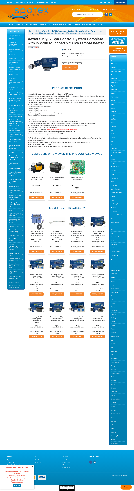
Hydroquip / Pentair (116, 215)
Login (9, 2)
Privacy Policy (66, 462)
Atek (112, 104)
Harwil (113, 196)
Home (11, 24)
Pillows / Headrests (14, 226)
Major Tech (114, 274)
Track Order (11, 462)
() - (106, 2)
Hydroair (113, 207)
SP (112, 355)
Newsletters (45, 24)
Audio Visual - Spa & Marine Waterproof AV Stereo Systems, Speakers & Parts (15, 122)
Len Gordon (114, 255)
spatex (113, 384)
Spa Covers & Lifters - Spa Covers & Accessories (15, 146)
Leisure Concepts (116, 251)
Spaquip (113, 380)
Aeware (113, 67)
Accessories (12, 58)
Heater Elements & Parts (14, 191)
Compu (113, 137)
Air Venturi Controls (14, 105)
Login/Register (70, 67)
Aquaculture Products (15, 116)
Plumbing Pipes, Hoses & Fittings (13, 231)
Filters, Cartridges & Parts (14, 164)
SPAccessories (115, 373)
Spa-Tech (113, 369)
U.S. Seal (113, 421)
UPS (112, 425)
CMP (112, 134)
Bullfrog (113, 119)
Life (112, 259)
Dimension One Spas (117, 152)
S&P (112, 340)
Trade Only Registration (24, 2)
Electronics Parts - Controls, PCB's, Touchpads (14, 157)
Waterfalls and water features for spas (15, 286)
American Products (116, 71)
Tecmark (113, 410)
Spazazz (113, 388)
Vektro (113, 428)
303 (112, 60)
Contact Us (97, 24)
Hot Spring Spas (115, 204)
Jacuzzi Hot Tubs (116, 237)
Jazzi (112, 240)
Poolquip (113, 318)
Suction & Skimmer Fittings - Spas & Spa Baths (15, 265)
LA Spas (113, 248)
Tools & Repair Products (13, 272)
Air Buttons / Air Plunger (13, 88)
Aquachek (114, 78)
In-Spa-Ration (115, 222)
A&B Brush (114, 64)
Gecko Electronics (116, 193)
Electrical (11, 152)
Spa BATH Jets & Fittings (14, 254)
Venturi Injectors (14, 282)
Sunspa (113, 406)
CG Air (113, 130)
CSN (112, 141)
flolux (112, 182)
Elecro (113, 159)
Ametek (113, 75)
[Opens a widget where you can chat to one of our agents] (126, 487)
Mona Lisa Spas (115, 288)
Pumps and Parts (14, 235)
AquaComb (114, 82)
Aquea (113, 93)
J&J (112, 233)
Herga (113, 200)
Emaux (113, 163)
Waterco (113, 432)
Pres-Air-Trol (114, 325)
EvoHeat (113, 170)
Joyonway (114, 244)
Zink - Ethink (114, 443)
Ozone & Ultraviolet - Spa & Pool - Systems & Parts (15, 220)
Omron (113, 296)
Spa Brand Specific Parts (14, 50)
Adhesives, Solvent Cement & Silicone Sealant (14, 69)
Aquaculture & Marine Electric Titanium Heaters (15, 197)
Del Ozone (114, 148)
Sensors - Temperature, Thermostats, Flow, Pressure (14, 247)
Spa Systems (115, 366)
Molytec (113, 285)
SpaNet (113, 377)
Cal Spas (113, 126)
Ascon (113, 100)
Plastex (113, 307)
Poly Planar (114, 310)
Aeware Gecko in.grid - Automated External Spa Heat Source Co (36, 233)
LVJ (112, 263)
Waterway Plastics (116, 436)
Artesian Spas (115, 97)
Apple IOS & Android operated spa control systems (15, 36)
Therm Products (115, 414)
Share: (30, 47)
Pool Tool (113, 314)
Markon (113, 277)
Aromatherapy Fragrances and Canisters (13, 110)
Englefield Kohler (116, 167)
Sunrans (113, 402)
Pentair (113, 303)
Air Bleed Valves (14, 75)
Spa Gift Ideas (13, 55)
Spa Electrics (115, 362)
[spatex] (28, 13)
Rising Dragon (115, 336)
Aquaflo (113, 86)
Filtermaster (114, 178)
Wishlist (53, 2)
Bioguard (113, 111)
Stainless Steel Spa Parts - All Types (14, 259)
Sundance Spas (115, 399)
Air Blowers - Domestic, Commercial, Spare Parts (14, 81)
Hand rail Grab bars (14, 168)
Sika (112, 347)
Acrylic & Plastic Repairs (13, 63)
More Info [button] (17, 485)
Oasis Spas (114, 292)
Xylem (113, 439)
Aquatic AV (114, 89)
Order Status (42, 2)
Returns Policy (66, 467)
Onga (112, 299)
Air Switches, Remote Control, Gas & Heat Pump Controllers (15, 100)
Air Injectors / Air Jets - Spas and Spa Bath (15, 93)
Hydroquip (114, 211)
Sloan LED (114, 351)
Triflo (112, 417)
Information (31, 24)
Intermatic (114, 226)
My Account (10, 460)
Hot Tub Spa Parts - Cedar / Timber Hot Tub (14, 204)
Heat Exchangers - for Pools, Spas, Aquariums (15, 181)
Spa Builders (114, 358)
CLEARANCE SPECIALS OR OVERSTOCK (13, 44)
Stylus (113, 395)
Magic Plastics (115, 270)
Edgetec (113, 156)
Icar (112, 218)
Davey (113, 145)
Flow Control (114, 185)
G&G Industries (115, 189)
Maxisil (113, 281)
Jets (10, 210)
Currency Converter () (117, 49)
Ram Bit (113, 333)
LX (112, 266)
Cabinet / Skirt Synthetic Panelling (14, 129)
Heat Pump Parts (14, 186)
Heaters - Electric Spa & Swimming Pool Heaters (15, 173)
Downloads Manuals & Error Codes (118, 41)
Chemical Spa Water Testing (15, 135)
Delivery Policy (66, 465)
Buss (112, 123)
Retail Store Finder (83, 24)
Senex (113, 344)
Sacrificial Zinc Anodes (13, 239)
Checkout (120, 2)
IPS (112, 229)
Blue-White (114, 115)
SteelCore (114, 391)
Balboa (113, 108)
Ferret (112, 174)
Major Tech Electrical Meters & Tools (15, 277)
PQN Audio (114, 321)
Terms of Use (65, 460)
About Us (19, 24)
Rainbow (113, 329)
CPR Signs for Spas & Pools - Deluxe (15, 140)
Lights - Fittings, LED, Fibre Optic (15, 214)
